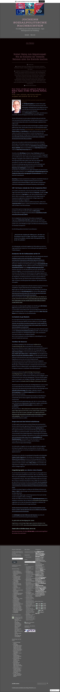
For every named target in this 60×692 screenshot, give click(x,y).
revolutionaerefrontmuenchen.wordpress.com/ (21, 593)
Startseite (27, 35)
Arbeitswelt (19, 66)
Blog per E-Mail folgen (16, 549)
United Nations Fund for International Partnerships (37, 82)
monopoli (15, 595)
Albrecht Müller (40, 554)
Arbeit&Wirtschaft (29, 572)
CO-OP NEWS (16, 581)
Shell (43, 78)
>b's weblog (28, 566)
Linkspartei (37, 576)
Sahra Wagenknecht (39, 585)
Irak (41, 570)
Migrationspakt (19, 78)
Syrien (42, 589)
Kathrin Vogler (29, 76)
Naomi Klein (38, 578)
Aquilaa (14, 575)
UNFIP (38, 80)
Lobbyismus (26, 67)
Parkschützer (28, 614)
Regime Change (38, 583)
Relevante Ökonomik (17, 583)
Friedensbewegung (38, 564)
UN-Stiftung (24, 80)
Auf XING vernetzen (15, 683)
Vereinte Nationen (30, 83)
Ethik (23, 66)
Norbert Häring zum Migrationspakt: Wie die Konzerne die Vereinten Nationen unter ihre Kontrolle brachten (30, 56)
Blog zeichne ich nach (40, 309)
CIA (42, 557)
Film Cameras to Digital (17, 610)
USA (28, 69)
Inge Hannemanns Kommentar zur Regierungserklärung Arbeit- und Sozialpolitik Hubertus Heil (17, 664)
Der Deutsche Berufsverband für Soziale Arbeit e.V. (30, 583)
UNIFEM (40, 80)
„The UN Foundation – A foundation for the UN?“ (35, 129)
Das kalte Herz (16, 601)
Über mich (32, 35)
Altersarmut (37, 555)
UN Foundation (19, 80)
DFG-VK (40, 559)
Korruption (21, 67)
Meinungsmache (41, 576)
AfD (36, 551)
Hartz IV (41, 569)
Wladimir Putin (38, 596)
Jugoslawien (39, 572)
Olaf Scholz (40, 582)
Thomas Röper (41, 590)
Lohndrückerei (41, 76)
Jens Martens (23, 76)
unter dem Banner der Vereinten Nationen (31, 109)
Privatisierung (37, 67)
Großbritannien (37, 569)
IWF (42, 571)
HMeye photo (15, 582)
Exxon (15, 73)
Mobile (23, 78)
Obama (36, 582)
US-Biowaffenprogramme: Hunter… (19, 631)
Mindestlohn (37, 577)
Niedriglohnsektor (39, 580)
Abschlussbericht (38, 433)
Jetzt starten (42, 1)
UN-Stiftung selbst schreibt (20, 229)
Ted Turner (24, 79)
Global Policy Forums (35, 75)
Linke (43, 575)
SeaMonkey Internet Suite (18, 590)
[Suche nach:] (29, 552)
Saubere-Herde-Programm (36, 78)
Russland (43, 583)
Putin (43, 582)
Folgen (14, 562)
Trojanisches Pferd (34, 79)
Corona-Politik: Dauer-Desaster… (18, 626)
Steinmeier (38, 589)
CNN (36, 72)
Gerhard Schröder (38, 565)
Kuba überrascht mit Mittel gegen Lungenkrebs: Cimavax (17, 651)
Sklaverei (42, 67)
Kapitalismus (42, 66)
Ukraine (42, 591)
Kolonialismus (16, 67)
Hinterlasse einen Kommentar (30, 85)
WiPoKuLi (15, 596)
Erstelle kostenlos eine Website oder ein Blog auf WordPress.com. (24, 687)
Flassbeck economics (29, 597)
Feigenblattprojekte (20, 73)
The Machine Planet (17, 576)
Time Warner (28, 79)
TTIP (36, 591)
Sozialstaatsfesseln (18, 79)
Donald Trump (38, 560)
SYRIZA (36, 590)
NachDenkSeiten (29, 601)
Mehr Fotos (37, 613)
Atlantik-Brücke (42, 556)
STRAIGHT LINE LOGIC (17, 594)
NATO (43, 578)
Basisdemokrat (16, 600)
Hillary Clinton (18, 76)
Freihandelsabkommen (38, 563)
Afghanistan (40, 551)
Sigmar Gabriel (42, 588)
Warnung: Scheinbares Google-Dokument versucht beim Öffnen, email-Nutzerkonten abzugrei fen (17, 670)
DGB (42, 559)
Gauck (43, 564)
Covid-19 (37, 559)
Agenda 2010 (38, 552)
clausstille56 (15, 586)
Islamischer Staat (38, 571)
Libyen (40, 575)
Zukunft (31, 69)
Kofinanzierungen (35, 76)
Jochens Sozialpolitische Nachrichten (30, 22)
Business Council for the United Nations (28, 72)
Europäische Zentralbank (40, 561)
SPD (45, 67)
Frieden (32, 66)
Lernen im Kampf (16, 599)
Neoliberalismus (31, 67)
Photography (15, 612)
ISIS (43, 570)
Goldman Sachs (42, 75)
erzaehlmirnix (15, 611)
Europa (25, 66)
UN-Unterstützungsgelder (31, 80)
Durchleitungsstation (41, 72)
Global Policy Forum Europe (26, 75)
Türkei (39, 591)
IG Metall (39, 570)
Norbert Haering (28, 78)
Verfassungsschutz (40, 592)
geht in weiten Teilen (34, 103)
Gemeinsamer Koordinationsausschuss (31, 73)
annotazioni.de (28, 571)
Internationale (36, 66)
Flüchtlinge (29, 66)
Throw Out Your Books (17, 607)
